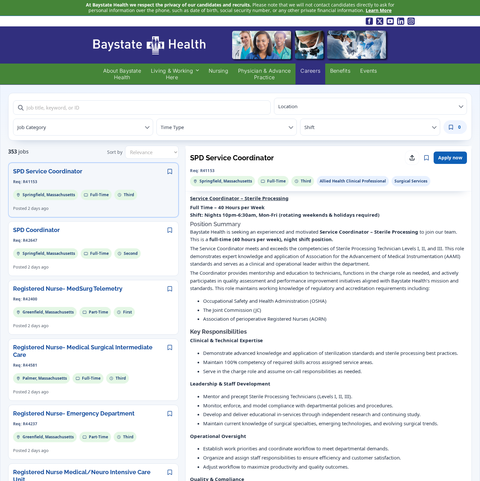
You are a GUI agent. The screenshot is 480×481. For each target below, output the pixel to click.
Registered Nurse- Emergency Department (74, 413)
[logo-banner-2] (240, 31)
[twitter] (379, 21)
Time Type (172, 127)
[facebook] (369, 21)
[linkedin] (400, 21)
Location (287, 106)
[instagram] (411, 21)
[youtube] (390, 21)
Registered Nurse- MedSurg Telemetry (67, 288)
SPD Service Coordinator (47, 171)
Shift (309, 127)
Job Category (31, 127)
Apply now (450, 157)
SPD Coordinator (36, 229)
